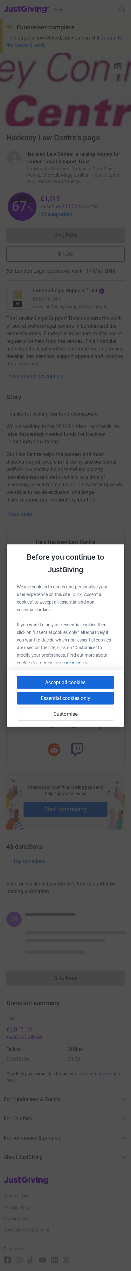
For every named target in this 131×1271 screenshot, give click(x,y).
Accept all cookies (65, 682)
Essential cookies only (65, 698)
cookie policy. (75, 662)
